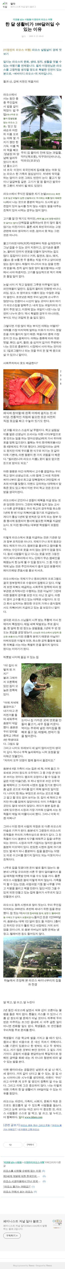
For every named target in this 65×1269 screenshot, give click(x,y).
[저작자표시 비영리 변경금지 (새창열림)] (41, 1145)
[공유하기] (14, 1144)
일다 (12, 3)
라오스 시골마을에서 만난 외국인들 (22, 1181)
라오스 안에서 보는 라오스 (18, 1191)
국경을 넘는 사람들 (13, 1162)
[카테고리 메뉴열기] (59, 5)
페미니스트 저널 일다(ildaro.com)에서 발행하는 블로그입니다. (25, 1227)
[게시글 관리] (19, 1144)
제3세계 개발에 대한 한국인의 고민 (22, 1176)
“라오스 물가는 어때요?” (17, 1186)
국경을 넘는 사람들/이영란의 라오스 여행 (32, 19)
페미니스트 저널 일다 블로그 (22, 1221)
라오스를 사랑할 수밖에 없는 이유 (22, 1171)
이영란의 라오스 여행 (34, 1162)
